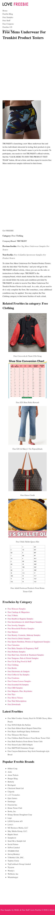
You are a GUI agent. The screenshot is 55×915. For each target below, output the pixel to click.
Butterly (11, 781)
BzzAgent (12, 785)
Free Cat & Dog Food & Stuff (19, 661)
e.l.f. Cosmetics (14, 794)
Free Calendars (14, 645)
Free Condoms (13, 678)
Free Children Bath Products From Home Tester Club (29, 738)
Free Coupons (8, 23)
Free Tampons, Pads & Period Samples (23, 658)
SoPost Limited (14, 847)
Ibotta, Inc (12, 811)
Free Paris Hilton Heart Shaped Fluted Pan (24, 728)
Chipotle (11, 791)
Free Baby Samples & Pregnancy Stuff (23, 648)
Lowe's (10, 824)
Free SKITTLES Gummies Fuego (21, 748)
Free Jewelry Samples (16, 625)
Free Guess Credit (27, 495)
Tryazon (11, 867)
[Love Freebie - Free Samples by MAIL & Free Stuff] (15, 5)
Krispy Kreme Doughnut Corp (20, 814)
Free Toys (11, 694)
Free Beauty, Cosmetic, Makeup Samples (24, 635)
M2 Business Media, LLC (18, 827)
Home (5, 10)
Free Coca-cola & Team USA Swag (28, 356)
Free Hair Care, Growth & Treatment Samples (26, 654)
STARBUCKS (13, 851)
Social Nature (13, 844)
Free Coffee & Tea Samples (18, 674)
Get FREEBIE (8, 230)
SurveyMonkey (14, 854)
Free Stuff (6, 20)
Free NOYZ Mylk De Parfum (19, 724)
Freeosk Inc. (13, 804)
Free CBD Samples (15, 687)
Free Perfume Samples (16, 651)
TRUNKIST (22, 241)
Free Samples (8, 17)
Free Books (12, 668)
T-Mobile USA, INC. (16, 857)
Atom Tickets (13, 775)
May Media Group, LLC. (18, 831)
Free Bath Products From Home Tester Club (25, 741)
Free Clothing (17, 235)
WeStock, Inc (13, 874)
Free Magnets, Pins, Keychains (20, 691)
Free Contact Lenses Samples (19, 681)
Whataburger (13, 877)
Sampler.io (12, 837)
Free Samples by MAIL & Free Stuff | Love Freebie (21, 910)
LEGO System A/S (15, 821)
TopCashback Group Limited (19, 864)
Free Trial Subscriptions (17, 701)
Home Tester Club (15, 808)
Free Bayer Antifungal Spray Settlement (23, 731)
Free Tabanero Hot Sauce (18, 734)
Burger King (13, 778)
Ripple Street (13, 834)
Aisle (10, 771)
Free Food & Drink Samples (19, 638)
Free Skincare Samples (17, 608)
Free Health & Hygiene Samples (20, 618)
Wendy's (11, 870)
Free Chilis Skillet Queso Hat (27, 541)
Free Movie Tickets (15, 697)
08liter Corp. (13, 768)
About (51, 910)
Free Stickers (13, 631)
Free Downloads (14, 704)
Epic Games (12, 798)
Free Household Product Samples (21, 628)
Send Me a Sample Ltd (17, 841)
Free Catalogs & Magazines (19, 612)
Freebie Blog (8, 14)
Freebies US (7, 27)
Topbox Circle (13, 860)
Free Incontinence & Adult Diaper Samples (25, 622)
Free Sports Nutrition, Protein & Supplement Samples (29, 641)
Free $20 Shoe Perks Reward (27, 402)
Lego (10, 818)
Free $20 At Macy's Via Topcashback (27, 448)
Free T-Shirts (13, 615)
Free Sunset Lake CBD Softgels (20, 744)
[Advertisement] (27, 70)
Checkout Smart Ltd (16, 788)
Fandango (11, 801)
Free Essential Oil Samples (18, 684)
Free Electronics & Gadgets (19, 671)
